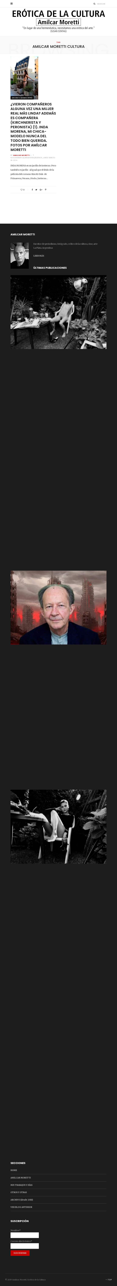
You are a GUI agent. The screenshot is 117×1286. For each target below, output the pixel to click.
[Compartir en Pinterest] (45, 190)
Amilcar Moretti (21, 155)
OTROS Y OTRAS (19, 1192)
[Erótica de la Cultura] (58, 22)
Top (109, 1279)
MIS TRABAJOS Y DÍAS (21, 1185)
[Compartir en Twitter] (36, 190)
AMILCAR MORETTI (21, 1177)
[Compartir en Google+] (41, 190)
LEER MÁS (38, 255)
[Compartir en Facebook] (32, 190)
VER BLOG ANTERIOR (21, 1207)
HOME (14, 1170)
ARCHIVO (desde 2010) (22, 98)
